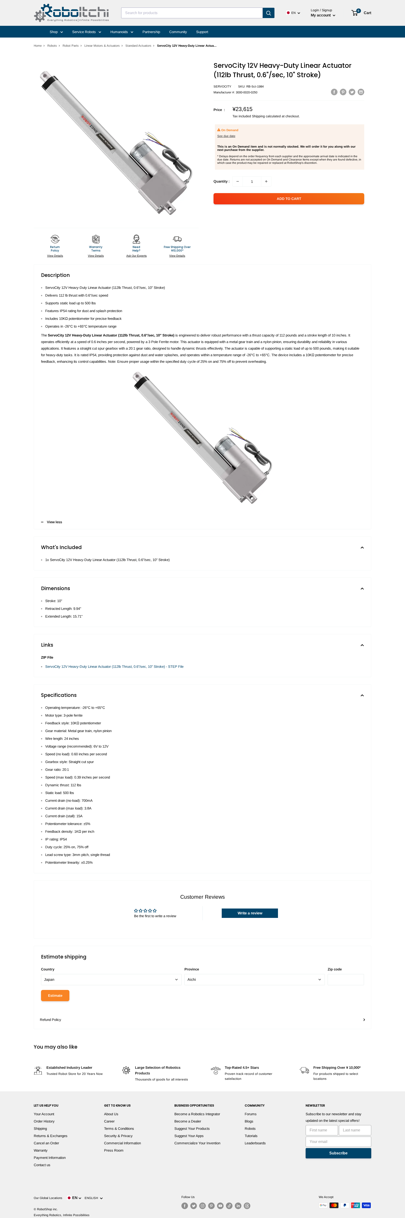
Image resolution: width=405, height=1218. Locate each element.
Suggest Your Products (192, 1128)
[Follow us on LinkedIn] (238, 1206)
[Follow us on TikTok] (229, 1206)
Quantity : (222, 181)
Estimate (55, 995)
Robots (52, 45)
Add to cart (289, 199)
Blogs (249, 1121)
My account (321, 15)
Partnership (151, 32)
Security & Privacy (118, 1136)
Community (178, 32)
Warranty (41, 1150)
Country (47, 969)
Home (38, 45)
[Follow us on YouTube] (220, 1206)
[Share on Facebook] (334, 91)
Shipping (40, 1128)
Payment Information (50, 1158)
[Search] (268, 13)
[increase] (266, 181)
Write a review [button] (250, 913)
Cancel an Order (46, 1143)
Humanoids (119, 32)
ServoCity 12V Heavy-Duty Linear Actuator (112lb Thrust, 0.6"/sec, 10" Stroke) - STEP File (114, 666)
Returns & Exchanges (51, 1136)
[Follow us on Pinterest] (211, 1206)
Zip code (335, 969)
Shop (54, 32)
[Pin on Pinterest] (343, 91)
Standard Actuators (138, 45)
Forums (251, 1114)
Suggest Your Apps (189, 1136)
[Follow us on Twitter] (193, 1206)
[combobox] (192, 13)
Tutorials (251, 1136)
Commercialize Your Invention (197, 1143)
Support (202, 32)
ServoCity (222, 86)
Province (191, 969)
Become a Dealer (187, 1121)
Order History (44, 1121)
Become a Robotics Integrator (197, 1114)
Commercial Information (122, 1143)
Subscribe (338, 1153)
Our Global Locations (48, 1198)
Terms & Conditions (119, 1128)
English (92, 1198)
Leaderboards (255, 1143)
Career (109, 1121)
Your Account (44, 1114)
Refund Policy (50, 1020)
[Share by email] (361, 91)
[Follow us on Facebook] (184, 1206)
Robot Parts (71, 45)
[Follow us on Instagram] (202, 1206)
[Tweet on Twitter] (352, 91)
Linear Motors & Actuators (102, 45)
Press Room (114, 1150)
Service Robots (84, 32)
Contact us (42, 1165)
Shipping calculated (266, 116)
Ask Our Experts (136, 255)
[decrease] (238, 181)
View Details (55, 255)
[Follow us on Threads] (247, 1206)
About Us (111, 1114)
